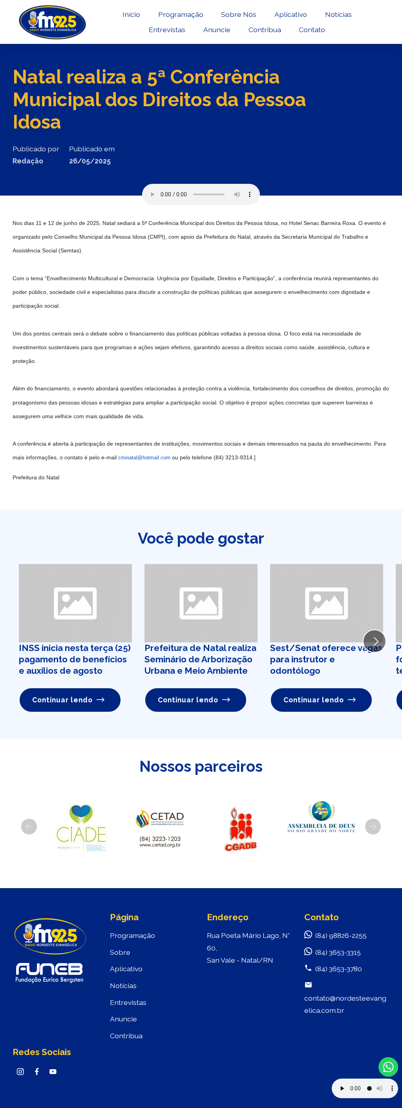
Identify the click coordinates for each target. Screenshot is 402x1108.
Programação (180, 14)
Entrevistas (167, 29)
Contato (312, 29)
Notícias (338, 14)
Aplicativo (290, 14)
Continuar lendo (62, 700)
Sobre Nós (238, 14)
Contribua (265, 29)
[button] (29, 826)
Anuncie (216, 29)
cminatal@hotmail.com (144, 458)
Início (131, 14)
